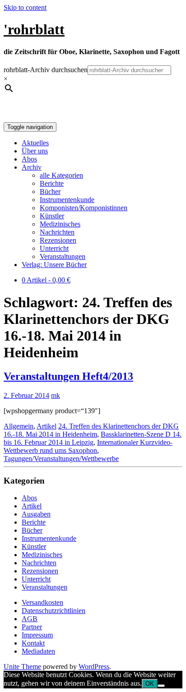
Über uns (35, 151)
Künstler (52, 216)
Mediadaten (38, 651)
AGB (29, 619)
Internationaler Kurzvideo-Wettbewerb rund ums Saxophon (88, 446)
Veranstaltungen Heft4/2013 (68, 376)
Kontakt (33, 643)
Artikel (46, 426)
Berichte (52, 183)
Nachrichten (57, 232)
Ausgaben (36, 514)
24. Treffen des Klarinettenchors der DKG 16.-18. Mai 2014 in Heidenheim (91, 430)
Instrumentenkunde (67, 199)
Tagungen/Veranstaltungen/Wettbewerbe (61, 458)
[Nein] (161, 685)
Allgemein (18, 426)
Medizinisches (60, 224)
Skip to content (25, 7)
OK (149, 683)
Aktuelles (35, 143)
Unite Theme (22, 666)
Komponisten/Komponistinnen (83, 208)
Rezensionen (58, 240)
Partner (32, 627)
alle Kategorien (61, 175)
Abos (29, 159)
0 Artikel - (46, 280)
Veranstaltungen (62, 256)
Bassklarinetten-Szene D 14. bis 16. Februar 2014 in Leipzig (92, 438)
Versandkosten (42, 602)
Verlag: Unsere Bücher (54, 264)
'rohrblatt (34, 29)
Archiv (32, 167)
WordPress (94, 666)
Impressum (37, 635)
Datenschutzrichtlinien (53, 610)
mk (55, 395)
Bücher (50, 191)
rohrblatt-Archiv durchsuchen (46, 70)
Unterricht (54, 248)
